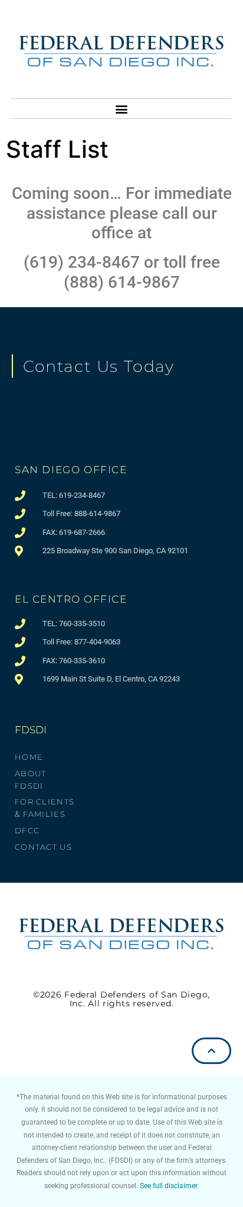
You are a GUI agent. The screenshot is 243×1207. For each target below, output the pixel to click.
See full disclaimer (168, 1186)
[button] (122, 108)
